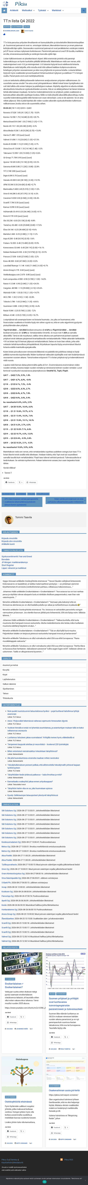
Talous (26, 27)
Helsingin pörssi (8, 494)
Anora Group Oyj (8, 914)
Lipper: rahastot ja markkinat (14, 568)
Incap (4, 887)
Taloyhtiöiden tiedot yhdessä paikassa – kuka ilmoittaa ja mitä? (35, 774)
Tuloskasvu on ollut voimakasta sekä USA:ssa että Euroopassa (46, 638)
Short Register (8, 565)
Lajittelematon (9, 679)
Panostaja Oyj (8, 896)
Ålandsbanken (8, 918)
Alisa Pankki (7, 855)
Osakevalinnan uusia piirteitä (64, 1090)
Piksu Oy (5, 1159)
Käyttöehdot (7, 1162)
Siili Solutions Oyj (9, 810)
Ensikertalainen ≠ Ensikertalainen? (40, 591)
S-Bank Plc (6, 882)
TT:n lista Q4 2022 (43, 494)
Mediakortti (18, 1162)
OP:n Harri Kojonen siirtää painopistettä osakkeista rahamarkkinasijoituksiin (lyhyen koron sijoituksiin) (21, 502)
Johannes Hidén (22, 1029)
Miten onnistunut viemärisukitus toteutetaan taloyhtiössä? (33, 751)
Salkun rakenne (9, 684)
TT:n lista (31, 494)
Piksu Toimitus (65, 1049)
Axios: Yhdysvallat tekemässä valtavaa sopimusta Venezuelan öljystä (38, 721)
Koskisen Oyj (7, 891)
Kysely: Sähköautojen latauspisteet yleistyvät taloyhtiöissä (33, 795)
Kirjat (5, 674)
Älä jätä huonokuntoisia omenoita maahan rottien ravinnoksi (33, 758)
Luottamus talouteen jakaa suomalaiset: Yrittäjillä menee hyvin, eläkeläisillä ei (41, 737)
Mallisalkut (27, 10)
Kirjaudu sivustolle (9, 538)
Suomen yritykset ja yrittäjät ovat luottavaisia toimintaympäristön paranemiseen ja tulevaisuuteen (66, 1004)
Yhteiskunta (8, 698)
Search (83, 10)
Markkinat (56, 10)
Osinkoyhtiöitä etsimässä (36, 581)
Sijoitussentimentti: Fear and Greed (17, 556)
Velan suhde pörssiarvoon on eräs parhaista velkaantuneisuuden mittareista (65, 500)
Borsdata (5, 559)
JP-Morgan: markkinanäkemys (15, 562)
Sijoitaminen (21, 494)
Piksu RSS (68, 1159)
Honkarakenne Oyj (9, 909)
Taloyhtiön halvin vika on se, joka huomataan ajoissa (30, 788)
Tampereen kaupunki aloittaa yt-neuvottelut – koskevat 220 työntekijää (38, 744)
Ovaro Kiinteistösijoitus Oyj (13, 873)
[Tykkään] (4, 34)
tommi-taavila (29, 31)
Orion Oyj (5, 869)
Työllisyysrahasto (9, 864)
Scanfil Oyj (6, 923)
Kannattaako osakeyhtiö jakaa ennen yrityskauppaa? (30, 781)
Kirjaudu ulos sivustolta (12, 541)
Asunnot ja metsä (10, 665)
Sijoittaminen (17, 27)
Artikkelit (14, 10)
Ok (45, 1182)
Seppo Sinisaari (21, 1143)
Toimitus (14, 1159)
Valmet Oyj (6, 936)
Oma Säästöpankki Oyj (11, 878)
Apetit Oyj (6, 900)
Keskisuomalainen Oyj (11, 842)
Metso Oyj (6, 846)
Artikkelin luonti (8, 544)
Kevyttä (7, 27)
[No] (85, 1180)
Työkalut (42, 10)
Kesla (4, 905)
